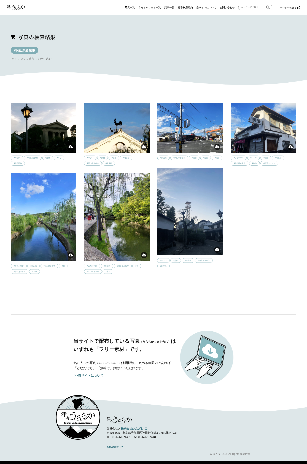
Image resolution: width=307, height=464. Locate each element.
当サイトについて (206, 7)
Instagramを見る (288, 7)
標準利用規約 (185, 7)
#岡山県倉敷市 (24, 50)
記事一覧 (169, 7)
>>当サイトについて (89, 375)
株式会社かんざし (132, 428)
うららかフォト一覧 (149, 7)
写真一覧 (130, 7)
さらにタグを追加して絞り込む (32, 59)
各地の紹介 (113, 447)
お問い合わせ (227, 7)
